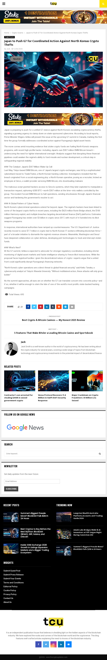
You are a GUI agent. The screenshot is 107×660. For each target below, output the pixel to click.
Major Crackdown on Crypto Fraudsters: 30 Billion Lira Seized (85, 397)
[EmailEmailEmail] (68, 644)
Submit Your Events (12, 578)
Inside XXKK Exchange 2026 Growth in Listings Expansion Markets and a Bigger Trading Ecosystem (35, 549)
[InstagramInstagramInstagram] (53, 644)
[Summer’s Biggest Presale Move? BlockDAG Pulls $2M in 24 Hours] (11, 517)
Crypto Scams (9, 37)
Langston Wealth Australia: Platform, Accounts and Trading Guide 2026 (88, 516)
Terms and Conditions (13, 582)
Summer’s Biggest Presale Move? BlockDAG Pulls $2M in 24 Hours (34, 516)
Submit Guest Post (11, 571)
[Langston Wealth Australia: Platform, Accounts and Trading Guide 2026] (63, 517)
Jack (8, 49)
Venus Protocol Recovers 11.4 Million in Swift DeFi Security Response (52, 397)
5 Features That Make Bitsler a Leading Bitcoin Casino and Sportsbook (53, 333)
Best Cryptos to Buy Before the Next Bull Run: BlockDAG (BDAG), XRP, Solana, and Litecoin (36, 533)
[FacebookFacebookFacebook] (38, 644)
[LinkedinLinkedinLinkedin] (61, 644)
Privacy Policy (9, 594)
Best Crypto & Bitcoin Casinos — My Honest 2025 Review (53, 320)
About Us (7, 602)
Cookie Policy (9, 590)
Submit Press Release (13, 575)
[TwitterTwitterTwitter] (46, 644)
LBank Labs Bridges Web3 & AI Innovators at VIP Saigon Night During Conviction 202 (87, 532)
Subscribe (11, 489)
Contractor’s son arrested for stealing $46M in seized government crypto (18, 397)
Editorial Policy (10, 586)
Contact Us (8, 598)
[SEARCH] (100, 453)
